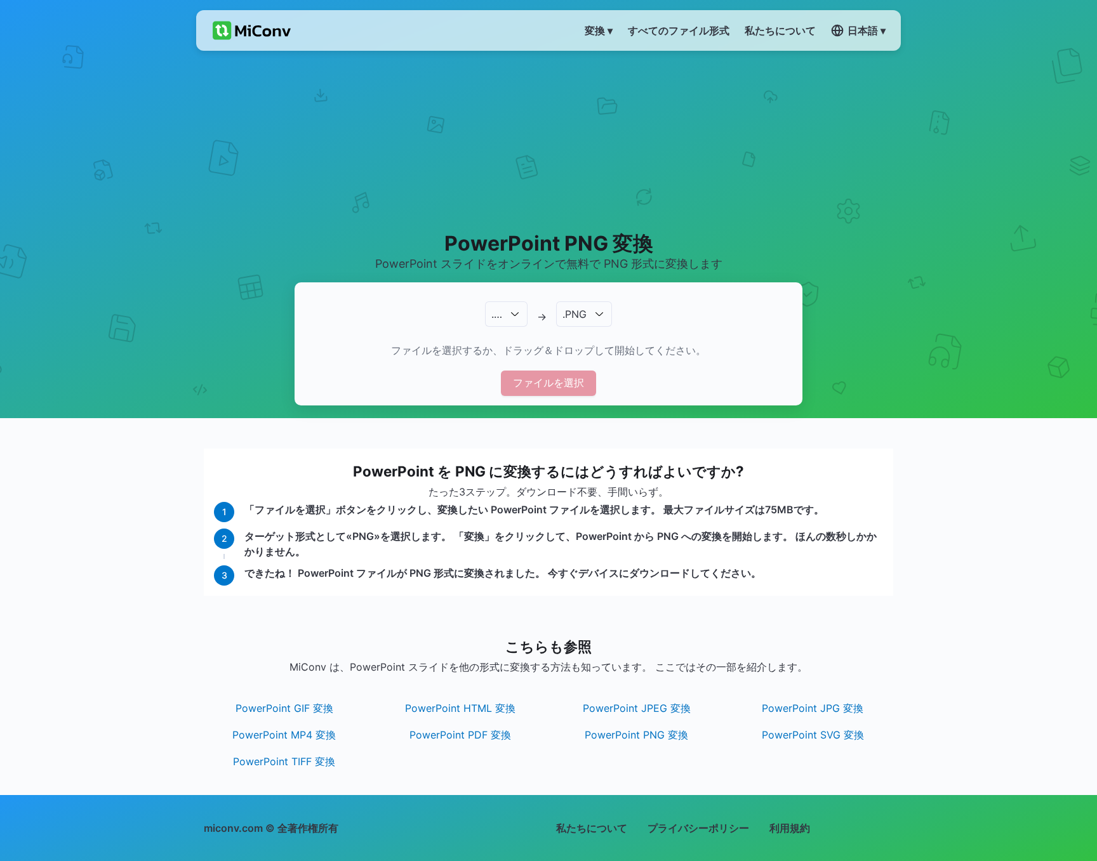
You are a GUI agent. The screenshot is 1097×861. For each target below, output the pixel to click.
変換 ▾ (599, 30)
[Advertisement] (549, 140)
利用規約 (789, 828)
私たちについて (591, 828)
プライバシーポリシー (698, 828)
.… (496, 314)
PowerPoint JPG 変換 (812, 708)
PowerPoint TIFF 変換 (284, 761)
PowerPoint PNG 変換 (636, 734)
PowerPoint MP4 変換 (284, 734)
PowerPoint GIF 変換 (284, 708)
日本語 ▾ (867, 30)
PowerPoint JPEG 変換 (637, 708)
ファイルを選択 (548, 382)
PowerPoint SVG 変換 (813, 734)
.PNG (574, 314)
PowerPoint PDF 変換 (460, 734)
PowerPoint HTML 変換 (460, 708)
